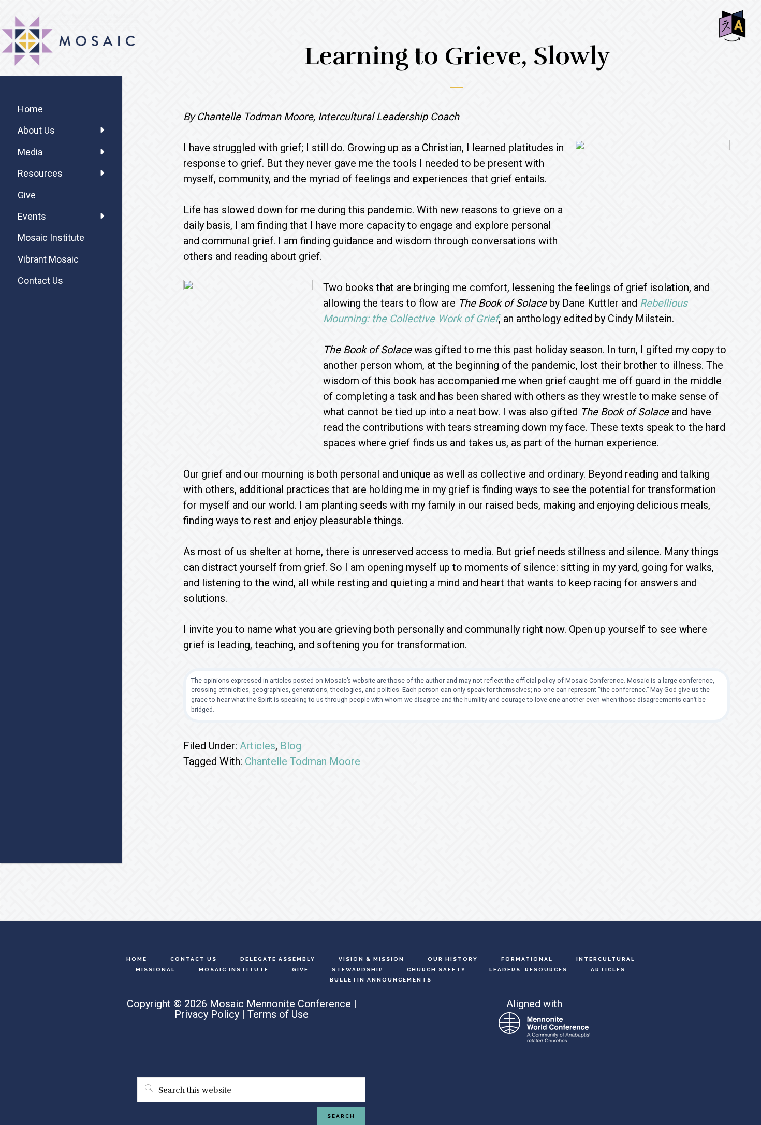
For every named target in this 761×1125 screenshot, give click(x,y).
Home (30, 109)
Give (27, 195)
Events (32, 216)
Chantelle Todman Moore (302, 761)
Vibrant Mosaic (48, 259)
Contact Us (40, 280)
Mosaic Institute (51, 237)
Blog (290, 746)
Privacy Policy (206, 1014)
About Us (36, 130)
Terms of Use (278, 1014)
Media (30, 152)
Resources (40, 173)
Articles (257, 746)
